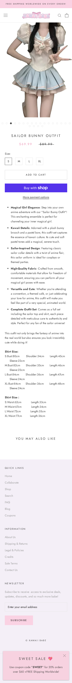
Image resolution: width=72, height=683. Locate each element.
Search (9, 496)
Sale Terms (11, 563)
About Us (10, 537)
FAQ (7, 502)
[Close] (64, 655)
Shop (8, 489)
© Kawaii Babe (36, 640)
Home (8, 476)
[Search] (59, 15)
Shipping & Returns (16, 544)
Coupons (10, 515)
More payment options (36, 197)
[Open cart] (66, 15)
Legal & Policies (14, 550)
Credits (9, 557)
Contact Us (11, 570)
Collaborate (12, 483)
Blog (7, 509)
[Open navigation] (6, 15)
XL (39, 161)
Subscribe (19, 620)
